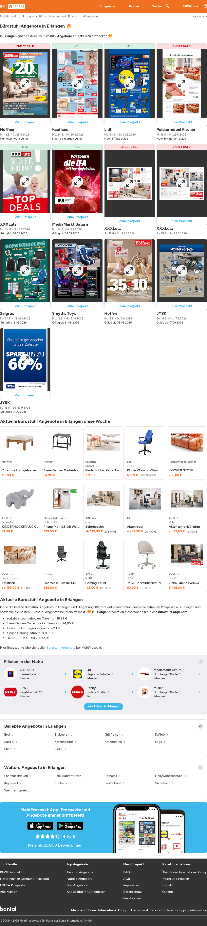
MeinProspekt (9, 16)
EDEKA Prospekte (12, 885)
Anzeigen (197, 16)
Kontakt (167, 885)
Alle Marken (8, 892)
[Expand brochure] (25, 83)
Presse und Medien (175, 879)
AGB (126, 879)
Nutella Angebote (79, 879)
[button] (25, 92)
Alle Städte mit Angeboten (86, 892)
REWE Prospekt (11, 872)
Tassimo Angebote (80, 872)
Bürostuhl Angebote (60, 647)
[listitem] (20, 453)
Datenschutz (132, 892)
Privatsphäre (132, 898)
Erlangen (28, 16)
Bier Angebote (77, 885)
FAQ (126, 872)
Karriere (167, 892)
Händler (133, 6)
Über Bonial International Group (184, 872)
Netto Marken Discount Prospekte (24, 879)
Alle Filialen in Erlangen (103, 706)
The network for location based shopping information (169, 910)
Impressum (131, 885)
